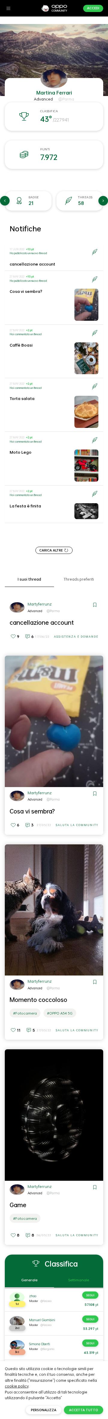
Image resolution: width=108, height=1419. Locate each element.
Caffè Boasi (21, 345)
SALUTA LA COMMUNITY (77, 825)
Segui (90, 1295)
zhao (32, 1296)
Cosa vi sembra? (26, 291)
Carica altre (51, 550)
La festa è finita (25, 506)
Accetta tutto (83, 1410)
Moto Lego (21, 452)
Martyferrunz (40, 604)
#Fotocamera (25, 1013)
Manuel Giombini (42, 1320)
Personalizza (43, 1410)
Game (18, 1204)
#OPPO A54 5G (60, 1013)
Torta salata (22, 398)
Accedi (93, 8)
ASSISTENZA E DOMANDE (76, 637)
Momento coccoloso (38, 999)
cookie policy (16, 1386)
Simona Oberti (39, 1344)
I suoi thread (29, 579)
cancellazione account (32, 264)
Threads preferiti (79, 579)
